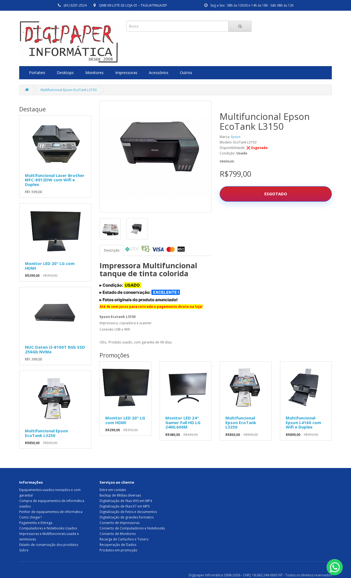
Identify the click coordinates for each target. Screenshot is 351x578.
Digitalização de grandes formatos (127, 517)
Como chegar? (30, 517)
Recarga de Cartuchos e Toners (124, 539)
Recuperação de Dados (118, 544)
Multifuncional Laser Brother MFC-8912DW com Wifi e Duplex (54, 180)
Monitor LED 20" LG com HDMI (50, 266)
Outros (186, 72)
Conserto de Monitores (118, 533)
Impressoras (126, 72)
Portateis (37, 72)
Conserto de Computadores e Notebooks (132, 528)
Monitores (94, 72)
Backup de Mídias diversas (120, 495)
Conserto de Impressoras (120, 522)
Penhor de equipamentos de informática (51, 511)
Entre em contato (113, 489)
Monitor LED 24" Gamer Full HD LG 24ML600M (182, 422)
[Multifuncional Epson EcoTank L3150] (156, 157)
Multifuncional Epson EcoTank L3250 (46, 433)
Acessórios (158, 72)
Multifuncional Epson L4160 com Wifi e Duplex (303, 422)
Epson (235, 136)
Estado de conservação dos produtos (48, 544)
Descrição (112, 250)
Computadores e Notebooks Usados (48, 528)
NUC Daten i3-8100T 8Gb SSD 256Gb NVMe (55, 349)
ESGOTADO (275, 193)
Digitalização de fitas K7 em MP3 (125, 506)
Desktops (65, 72)
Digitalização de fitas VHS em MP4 (126, 500)
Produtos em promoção (118, 550)
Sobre (24, 550)
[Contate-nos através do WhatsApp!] (335, 567)
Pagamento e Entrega (35, 522)
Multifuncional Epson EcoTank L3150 (69, 90)
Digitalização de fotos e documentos (128, 511)
